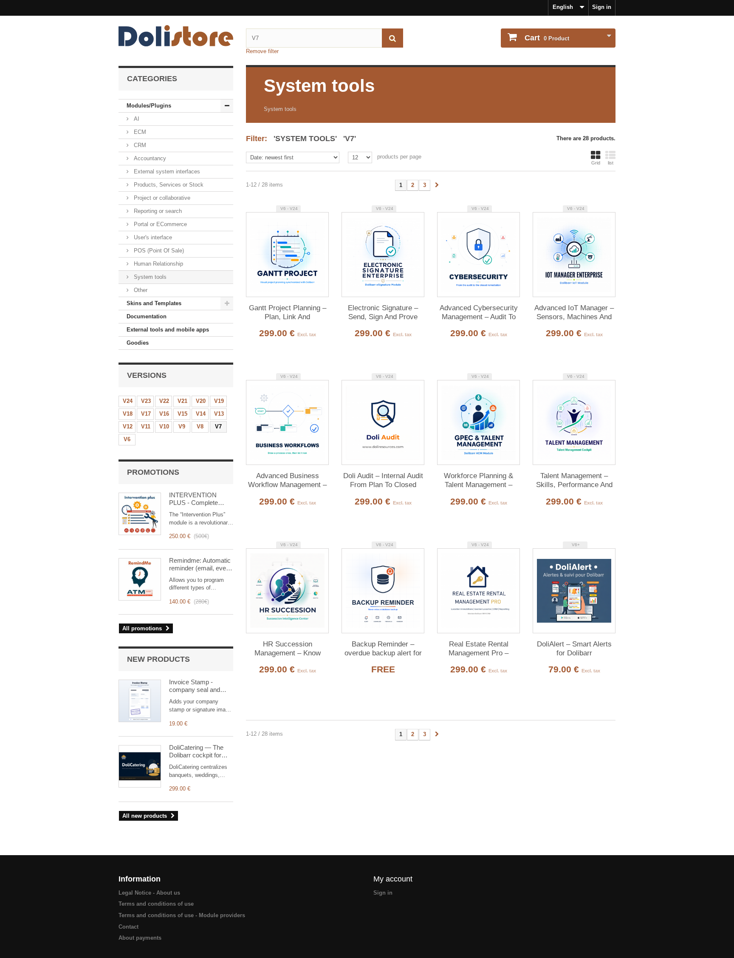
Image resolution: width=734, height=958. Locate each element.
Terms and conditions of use (156, 904)
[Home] (176, 35)
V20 (201, 401)
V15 (182, 414)
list (610, 162)
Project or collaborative (161, 198)
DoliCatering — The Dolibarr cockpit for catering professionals (199, 751)
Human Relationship (157, 264)
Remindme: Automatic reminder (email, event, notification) (201, 564)
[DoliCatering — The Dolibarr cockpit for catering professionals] (140, 766)
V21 (182, 401)
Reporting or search (157, 211)
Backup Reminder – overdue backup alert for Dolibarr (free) (383, 649)
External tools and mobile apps (168, 329)
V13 (219, 414)
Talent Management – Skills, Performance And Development (574, 481)
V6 (127, 439)
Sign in (601, 7)
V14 (201, 414)
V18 (128, 414)
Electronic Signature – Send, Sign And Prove (383, 312)
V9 (181, 426)
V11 (145, 426)
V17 (146, 414)
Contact (128, 927)
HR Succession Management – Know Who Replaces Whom (287, 649)
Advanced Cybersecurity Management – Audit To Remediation (479, 313)
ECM (139, 132)
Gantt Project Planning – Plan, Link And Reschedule (287, 313)
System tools (149, 277)
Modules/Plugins (149, 105)
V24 (128, 401)
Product (547, 38)
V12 (128, 426)
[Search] (392, 38)
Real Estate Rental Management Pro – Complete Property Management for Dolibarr (478, 649)
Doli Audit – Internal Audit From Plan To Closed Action (383, 481)
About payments (140, 938)
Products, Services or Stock (167, 184)
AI (135, 119)
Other (139, 290)
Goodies (138, 343)
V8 (200, 426)
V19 (219, 401)
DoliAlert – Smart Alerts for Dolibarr (574, 648)
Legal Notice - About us (149, 893)
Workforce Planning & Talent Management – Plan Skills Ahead (478, 481)
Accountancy (149, 158)
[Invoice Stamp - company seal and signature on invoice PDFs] (140, 701)
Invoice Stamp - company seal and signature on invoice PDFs (196, 686)
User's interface (152, 237)
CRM (139, 145)
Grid (595, 162)
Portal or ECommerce (159, 224)
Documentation (147, 316)
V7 (218, 426)
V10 (164, 426)
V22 (164, 401)
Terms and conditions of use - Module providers (182, 915)
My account (392, 879)
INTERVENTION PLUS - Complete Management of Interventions (193, 499)
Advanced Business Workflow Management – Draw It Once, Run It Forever (287, 481)
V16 (164, 414)
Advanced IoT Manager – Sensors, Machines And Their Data (574, 313)
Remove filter (262, 51)
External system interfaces (166, 171)
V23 (146, 401)
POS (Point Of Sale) (158, 250)
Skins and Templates (154, 303)
